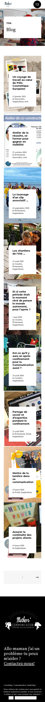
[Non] (42, 694)
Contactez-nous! (19, 663)
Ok (11, 698)
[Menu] (37, 4)
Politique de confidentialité (25, 698)
